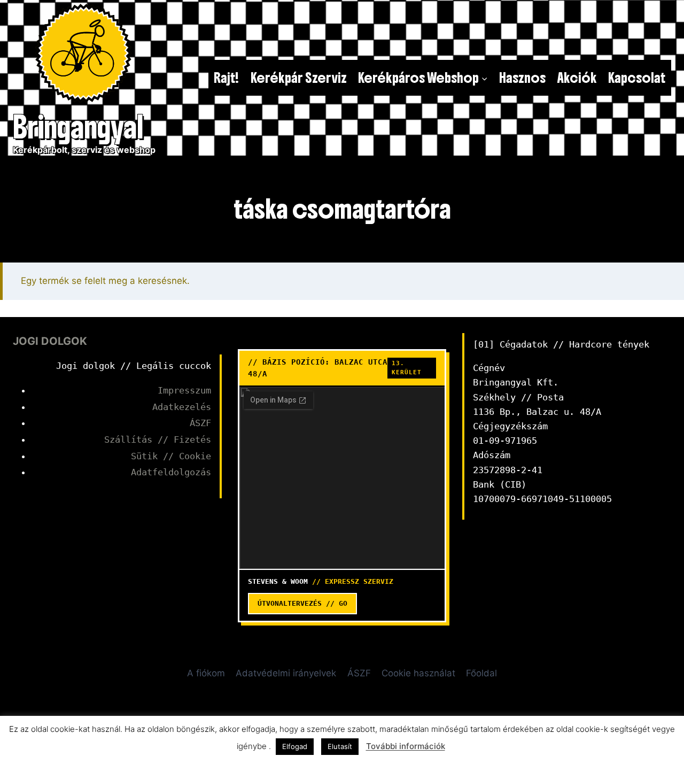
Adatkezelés (181, 407)
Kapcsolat (636, 78)
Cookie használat (418, 673)
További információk (405, 746)
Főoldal (481, 673)
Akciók (577, 78)
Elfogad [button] (294, 746)
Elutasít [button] (340, 746)
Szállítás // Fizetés (157, 439)
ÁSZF (200, 423)
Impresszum (184, 390)
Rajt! (226, 78)
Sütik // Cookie (171, 456)
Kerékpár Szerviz (299, 78)
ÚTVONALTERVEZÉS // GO (302, 603)
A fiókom (206, 673)
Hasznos (522, 78)
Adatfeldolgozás (171, 472)
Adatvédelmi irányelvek (286, 673)
